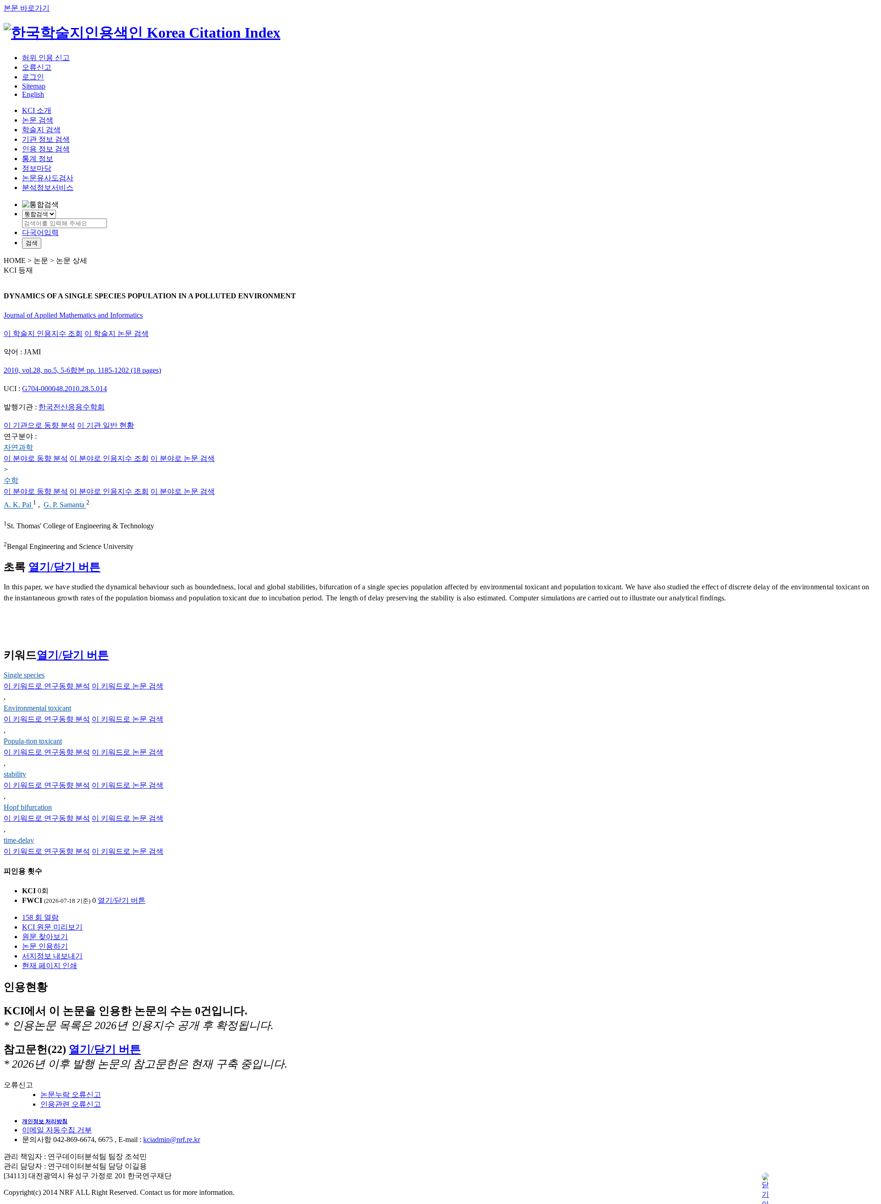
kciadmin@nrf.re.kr (171, 1139)
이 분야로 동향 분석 (36, 458)
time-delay (19, 840)
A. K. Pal (18, 505)
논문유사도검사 (47, 178)
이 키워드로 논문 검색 (127, 686)
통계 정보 (37, 158)
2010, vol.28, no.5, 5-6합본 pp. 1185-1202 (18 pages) (82, 370)
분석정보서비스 (47, 187)
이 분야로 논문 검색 (183, 458)
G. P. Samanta (65, 505)
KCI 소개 (36, 110)
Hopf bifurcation (28, 807)
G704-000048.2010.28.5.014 (64, 388)
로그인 (33, 77)
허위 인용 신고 (46, 58)
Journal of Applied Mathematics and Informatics (73, 315)
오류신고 (36, 67)
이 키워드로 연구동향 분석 (47, 686)
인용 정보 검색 (46, 149)
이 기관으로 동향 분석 (39, 425)
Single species (24, 675)
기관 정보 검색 (46, 139)
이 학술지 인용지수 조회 (43, 333)
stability (15, 774)
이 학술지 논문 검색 (116, 333)
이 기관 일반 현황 (105, 425)
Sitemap (33, 86)
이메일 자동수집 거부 (57, 1130)
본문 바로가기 (27, 8)
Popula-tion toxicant (33, 741)
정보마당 (36, 168)
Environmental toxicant (37, 708)
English (33, 94)
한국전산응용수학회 (72, 407)
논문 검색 (37, 120)
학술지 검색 (41, 130)
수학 (11, 480)
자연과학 (18, 447)
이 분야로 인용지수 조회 (109, 458)
